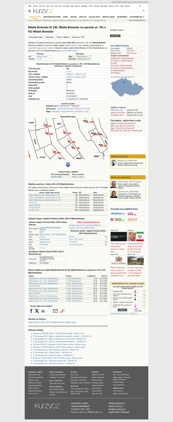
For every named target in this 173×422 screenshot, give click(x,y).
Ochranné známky (138, 17)
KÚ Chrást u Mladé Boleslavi (121, 66)
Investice (130, 230)
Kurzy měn (58, 6)
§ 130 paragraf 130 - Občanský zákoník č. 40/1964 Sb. (54, 363)
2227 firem (131, 51)
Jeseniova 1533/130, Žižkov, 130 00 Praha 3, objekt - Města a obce (58, 333)
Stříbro (87, 389)
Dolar (62, 377)
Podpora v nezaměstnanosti (58, 392)
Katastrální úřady (97, 380)
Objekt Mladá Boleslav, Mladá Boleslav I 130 (44, 195)
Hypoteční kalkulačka (35, 391)
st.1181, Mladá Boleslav (74, 283)
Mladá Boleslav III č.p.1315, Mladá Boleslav (44, 298)
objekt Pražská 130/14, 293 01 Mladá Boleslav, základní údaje (52, 322)
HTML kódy (124, 412)
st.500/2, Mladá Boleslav (74, 298)
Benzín (81, 391)
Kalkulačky (94, 17)
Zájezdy (124, 2)
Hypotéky (84, 6)
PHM (76, 391)
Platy (63, 383)
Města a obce (109, 17)
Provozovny (73, 242)
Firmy (119, 123)
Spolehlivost (125, 375)
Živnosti (71, 236)
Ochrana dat (76, 403)
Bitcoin (77, 6)
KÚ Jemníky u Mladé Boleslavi (122, 68)
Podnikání (95, 372)
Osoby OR (132, 123)
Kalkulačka (104, 6)
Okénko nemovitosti (119, 156)
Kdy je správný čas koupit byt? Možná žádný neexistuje (130, 164)
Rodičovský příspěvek (35, 385)
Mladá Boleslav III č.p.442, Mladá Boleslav (43, 301)
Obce (117, 131)
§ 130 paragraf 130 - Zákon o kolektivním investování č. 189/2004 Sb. (59, 339)
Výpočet (39, 372)
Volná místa (58, 381)
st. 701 (39, 59)
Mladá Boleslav (42, 56)
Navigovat (43, 261)
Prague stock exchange (120, 393)
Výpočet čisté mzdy (34, 375)
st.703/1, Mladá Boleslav (74, 286)
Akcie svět (49, 6)
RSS (117, 412)
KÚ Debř (114, 63)
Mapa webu (121, 385)
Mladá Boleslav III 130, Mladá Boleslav (53, 234)
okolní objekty (48, 48)
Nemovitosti (38, 20)
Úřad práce (53, 383)
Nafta (86, 391)
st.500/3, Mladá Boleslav (74, 293)
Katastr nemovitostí (120, 56)
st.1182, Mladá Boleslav (74, 291)
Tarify (91, 6)
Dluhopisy (74, 377)
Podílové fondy (82, 377)
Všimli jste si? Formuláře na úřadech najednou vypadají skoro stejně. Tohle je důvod (129, 196)
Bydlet (141, 2)
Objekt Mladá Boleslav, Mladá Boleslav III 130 (44, 198)
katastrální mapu (34, 48)
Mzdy (84, 380)
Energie (96, 6)
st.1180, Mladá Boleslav (74, 288)
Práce (117, 6)
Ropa (72, 391)
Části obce (127, 131)
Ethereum (87, 383)
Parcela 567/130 (34, 207)
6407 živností (132, 53)
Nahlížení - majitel (73, 74)
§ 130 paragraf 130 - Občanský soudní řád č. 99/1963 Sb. (55, 361)
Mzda (59, 383)
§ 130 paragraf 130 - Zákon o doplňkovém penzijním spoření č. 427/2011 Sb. (62, 336)
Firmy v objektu (63, 37)
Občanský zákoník (97, 385)
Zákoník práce (96, 388)
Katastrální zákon (117, 115)
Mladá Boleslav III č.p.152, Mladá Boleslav (43, 281)
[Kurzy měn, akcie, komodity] (47, 407)
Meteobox (135, 2)
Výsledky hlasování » (117, 313)
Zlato (72, 6)
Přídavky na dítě (33, 380)
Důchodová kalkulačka (35, 377)
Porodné (61, 389)
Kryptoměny (74, 383)
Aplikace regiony (118, 107)
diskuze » (126, 313)
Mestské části (137, 131)
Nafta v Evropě (75, 393)
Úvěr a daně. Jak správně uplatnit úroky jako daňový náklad (129, 186)
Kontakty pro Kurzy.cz (117, 409)
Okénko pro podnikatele (120, 177)
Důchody (52, 395)
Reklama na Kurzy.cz (117, 403)
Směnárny (52, 377)
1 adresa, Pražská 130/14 (76, 77)
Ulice (121, 131)
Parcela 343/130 (34, 205)
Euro (58, 377)
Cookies (85, 403)
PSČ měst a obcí (117, 110)
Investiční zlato (79, 389)
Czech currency (118, 391)
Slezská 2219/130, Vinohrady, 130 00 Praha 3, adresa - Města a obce (59, 344)
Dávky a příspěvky (55, 387)
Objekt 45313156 (34, 286)
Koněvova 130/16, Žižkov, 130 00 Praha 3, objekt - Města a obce (57, 358)
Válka (122, 6)
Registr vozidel (118, 377)
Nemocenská (53, 389)
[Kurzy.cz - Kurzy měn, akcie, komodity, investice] (43, 13)
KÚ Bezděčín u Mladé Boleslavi (122, 58)
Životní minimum (33, 388)
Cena (119, 375)
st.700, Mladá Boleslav (74, 278)
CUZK (83, 74)
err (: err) (42, 248)
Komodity (66, 6)
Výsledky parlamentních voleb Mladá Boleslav (85, 225)
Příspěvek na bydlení (35, 383)
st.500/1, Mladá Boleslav (74, 296)
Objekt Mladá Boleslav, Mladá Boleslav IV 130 (44, 200)
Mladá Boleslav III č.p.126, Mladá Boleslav (43, 278)
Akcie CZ (42, 6)
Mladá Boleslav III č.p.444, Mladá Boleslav (43, 288)
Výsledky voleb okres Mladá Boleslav (82, 228)
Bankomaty (59, 372)
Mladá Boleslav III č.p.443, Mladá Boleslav (43, 291)
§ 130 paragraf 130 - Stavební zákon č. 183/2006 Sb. (53, 355)
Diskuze (127, 6)
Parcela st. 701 (78, 37)
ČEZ (77, 375)
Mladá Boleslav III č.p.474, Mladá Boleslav (43, 283)
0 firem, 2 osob (77, 177)
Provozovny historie (76, 244)
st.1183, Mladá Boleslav (74, 301)
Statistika (49, 37)
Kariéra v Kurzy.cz (116, 406)
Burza (72, 375)
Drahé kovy (74, 386)
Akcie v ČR (114, 230)
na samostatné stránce (69, 51)
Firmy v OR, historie (76, 239)
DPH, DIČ (82, 17)
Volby (114, 385)
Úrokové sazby (54, 375)
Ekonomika (122, 17)
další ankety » (134, 313)
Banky (51, 372)
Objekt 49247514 (34, 293)
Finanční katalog (118, 382)
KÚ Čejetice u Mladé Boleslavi (122, 61)
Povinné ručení (33, 393)
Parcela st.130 (34, 210)
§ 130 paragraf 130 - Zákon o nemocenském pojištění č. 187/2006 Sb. (59, 342)
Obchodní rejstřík (116, 2)
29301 (42, 232)
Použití (111, 412)
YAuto (129, 2)
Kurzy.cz (30, 20)
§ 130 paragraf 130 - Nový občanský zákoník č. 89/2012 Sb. (56, 350)
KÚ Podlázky (115, 73)
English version (118, 388)
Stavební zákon (97, 391)
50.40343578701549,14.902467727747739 (74, 109)
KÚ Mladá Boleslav (118, 70)
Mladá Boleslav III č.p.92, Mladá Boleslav (43, 296)
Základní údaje (76, 45)
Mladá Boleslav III (83, 59)
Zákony (111, 6)
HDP (80, 380)
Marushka (70, 111)
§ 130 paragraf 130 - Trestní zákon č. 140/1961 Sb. (52, 352)
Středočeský (44, 244)
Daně (65, 17)
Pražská (42, 237)
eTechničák (121, 379)
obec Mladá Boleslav (120, 46)
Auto (114, 375)
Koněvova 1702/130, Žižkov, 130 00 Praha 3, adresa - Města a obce (59, 347)
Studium (146, 2)
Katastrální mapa (36, 37)
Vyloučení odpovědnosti (80, 406)
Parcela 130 (33, 202)
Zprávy (35, 6)
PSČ (102, 375)
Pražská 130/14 (56, 177)
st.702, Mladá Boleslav (74, 281)
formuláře (99, 393)
